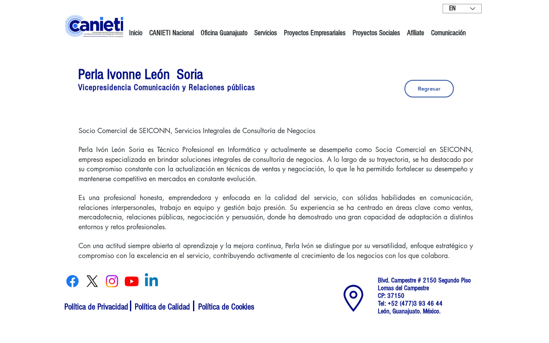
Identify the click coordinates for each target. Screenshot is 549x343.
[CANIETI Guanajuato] (72, 281)
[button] (171, 29)
